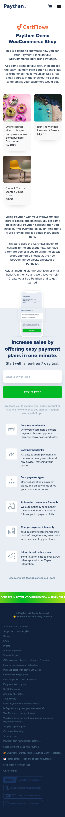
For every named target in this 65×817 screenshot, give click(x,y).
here (32, 237)
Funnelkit (32, 263)
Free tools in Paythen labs (16, 764)
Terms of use (10, 736)
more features (27, 578)
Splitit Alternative (11, 689)
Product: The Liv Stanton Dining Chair (15, 191)
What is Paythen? (12, 650)
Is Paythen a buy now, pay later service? (23, 708)
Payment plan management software (22, 740)
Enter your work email (18, 376)
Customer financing (13, 731)
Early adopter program (14, 684)
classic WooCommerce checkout (35, 253)
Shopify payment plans (15, 726)
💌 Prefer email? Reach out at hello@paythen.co (28, 758)
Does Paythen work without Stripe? (21, 703)
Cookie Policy (10, 770)
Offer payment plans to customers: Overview (26, 660)
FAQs (52, 578)
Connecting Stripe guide (15, 674)
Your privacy (9, 698)
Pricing (6, 645)
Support (7, 636)
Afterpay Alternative (13, 693)
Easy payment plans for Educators (20, 665)
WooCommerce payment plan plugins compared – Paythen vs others (29, 719)
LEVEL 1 (23, 796)
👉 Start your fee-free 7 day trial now (32, 616)
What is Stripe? (10, 655)
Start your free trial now (15, 626)
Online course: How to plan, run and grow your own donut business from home (17, 134)
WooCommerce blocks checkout (31, 259)
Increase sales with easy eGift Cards (22, 669)
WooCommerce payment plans (19, 713)
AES (23, 788)
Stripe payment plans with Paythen (21, 746)
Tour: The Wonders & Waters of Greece (48, 128)
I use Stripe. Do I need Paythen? (19, 679)
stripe (23, 779)
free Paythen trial (36, 278)
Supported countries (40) (16, 631)
